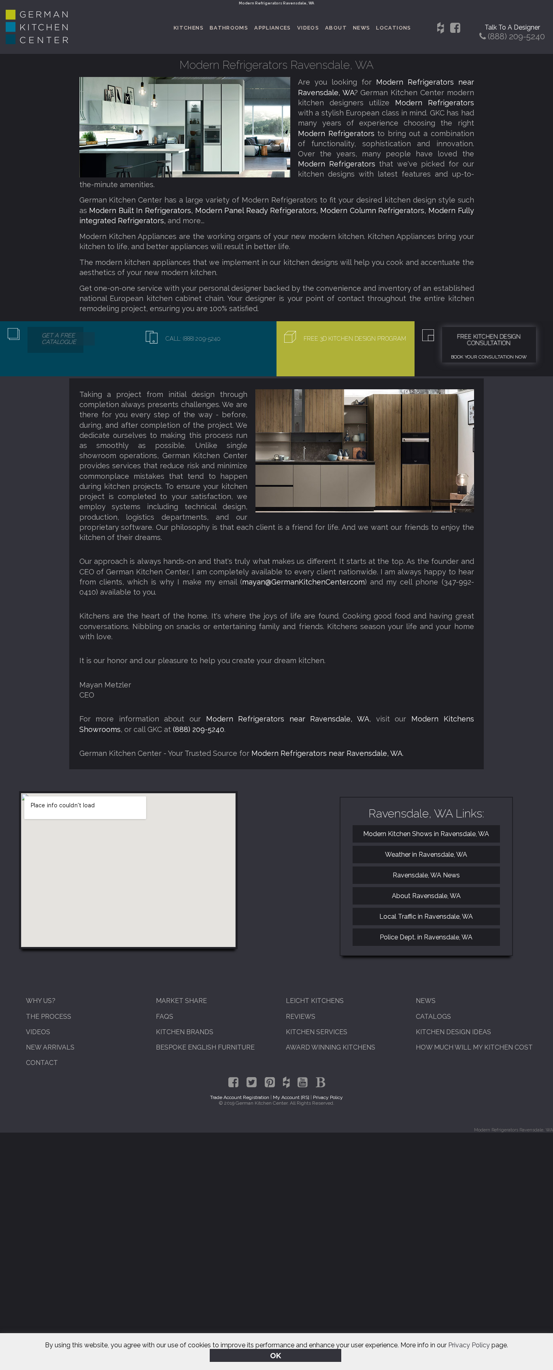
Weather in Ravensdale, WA (426, 854)
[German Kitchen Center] (37, 42)
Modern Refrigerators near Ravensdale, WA (287, 719)
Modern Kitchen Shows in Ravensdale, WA (426, 834)
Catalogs (433, 1016)
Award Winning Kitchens (330, 1047)
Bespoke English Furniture (205, 1047)
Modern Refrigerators (434, 102)
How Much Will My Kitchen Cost (474, 1047)
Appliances (272, 28)
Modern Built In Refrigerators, (142, 210)
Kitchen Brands (184, 1032)
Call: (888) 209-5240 (193, 338)
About (336, 28)
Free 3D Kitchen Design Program (355, 338)
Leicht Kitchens (315, 1001)
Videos (308, 28)
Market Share (181, 1001)
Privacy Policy (469, 1345)
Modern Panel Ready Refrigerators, (257, 210)
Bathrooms (229, 28)
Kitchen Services (316, 1032)
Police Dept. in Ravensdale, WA (426, 937)
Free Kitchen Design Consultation (489, 339)
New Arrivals (50, 1047)
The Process (48, 1016)
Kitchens (189, 28)
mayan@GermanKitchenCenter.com (303, 582)
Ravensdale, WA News (426, 875)
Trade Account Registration (239, 1097)
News (361, 28)
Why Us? (40, 1001)
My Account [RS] (291, 1097)
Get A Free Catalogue (59, 338)
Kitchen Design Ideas (453, 1032)
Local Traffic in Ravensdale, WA (426, 916)
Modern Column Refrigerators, (374, 210)
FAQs (164, 1016)
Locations (393, 28)
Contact (42, 1063)
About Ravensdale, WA (426, 896)
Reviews (300, 1016)
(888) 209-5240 (198, 729)
